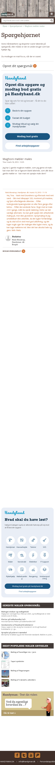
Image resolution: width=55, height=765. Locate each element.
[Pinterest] (38, 755)
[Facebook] (17, 755)
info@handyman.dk (27, 761)
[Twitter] (24, 755)
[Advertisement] (28, 183)
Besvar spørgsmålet (12, 251)
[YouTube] (31, 755)
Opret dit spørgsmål (18, 66)
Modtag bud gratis (27, 136)
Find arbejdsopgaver (27, 145)
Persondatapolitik (47, 761)
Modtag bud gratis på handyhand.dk (27, 586)
